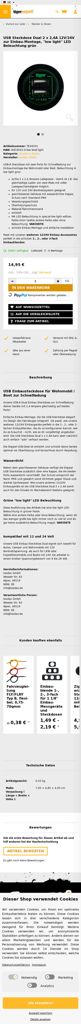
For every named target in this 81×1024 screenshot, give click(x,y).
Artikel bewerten (25, 851)
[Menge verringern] (12, 281)
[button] (57, 11)
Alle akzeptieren (40, 1003)
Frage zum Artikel (32, 321)
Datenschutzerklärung (16, 964)
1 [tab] (38, 134)
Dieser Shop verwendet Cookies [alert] (40, 899)
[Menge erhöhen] (58, 281)
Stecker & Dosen (29, 153)
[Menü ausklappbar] (5, 11)
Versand (45, 272)
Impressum (39, 964)
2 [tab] (42, 134)
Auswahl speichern (40, 1013)
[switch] (13, 976)
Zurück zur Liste (15, 24)
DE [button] (9, 2)
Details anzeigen (40, 1019)
